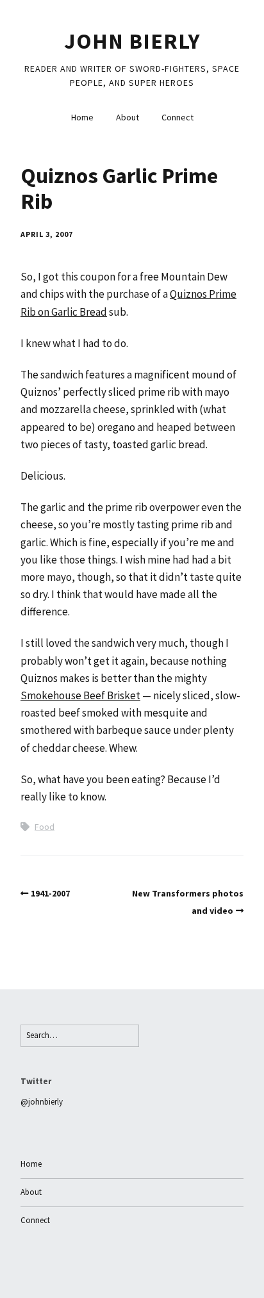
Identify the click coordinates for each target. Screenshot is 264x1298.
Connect (177, 117)
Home (82, 117)
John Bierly (132, 41)
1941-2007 (50, 893)
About (127, 117)
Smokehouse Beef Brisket (80, 695)
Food (44, 826)
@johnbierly (42, 1101)
